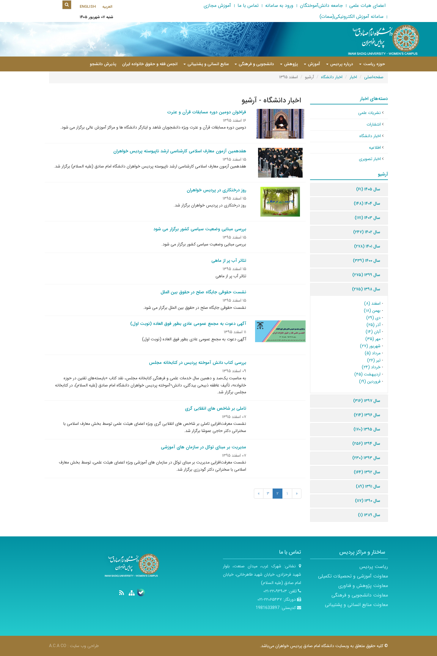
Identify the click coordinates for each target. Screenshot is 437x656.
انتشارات (374, 124)
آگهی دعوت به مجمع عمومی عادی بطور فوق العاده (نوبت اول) (188, 323)
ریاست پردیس (373, 566)
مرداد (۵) (373, 353)
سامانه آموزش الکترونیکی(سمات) (351, 16)
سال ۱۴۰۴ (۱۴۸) (367, 203)
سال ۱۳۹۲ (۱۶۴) (367, 472)
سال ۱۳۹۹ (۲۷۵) (366, 275)
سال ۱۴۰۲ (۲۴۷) (366, 232)
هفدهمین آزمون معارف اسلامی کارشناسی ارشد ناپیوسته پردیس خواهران (179, 151)
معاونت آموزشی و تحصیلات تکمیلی (353, 576)
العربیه (107, 7)
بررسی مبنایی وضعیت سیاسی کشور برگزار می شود (199, 229)
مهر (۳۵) (373, 339)
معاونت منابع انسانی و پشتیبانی (356, 604)
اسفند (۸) (372, 303)
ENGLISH (88, 7)
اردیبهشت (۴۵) (367, 374)
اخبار (353, 77)
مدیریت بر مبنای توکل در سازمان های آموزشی (203, 447)
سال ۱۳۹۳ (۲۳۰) (366, 458)
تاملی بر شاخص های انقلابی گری (215, 408)
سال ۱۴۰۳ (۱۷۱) (367, 218)
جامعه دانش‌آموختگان (321, 5)
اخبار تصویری (370, 159)
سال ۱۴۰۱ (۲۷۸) (367, 246)
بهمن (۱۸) (372, 310)
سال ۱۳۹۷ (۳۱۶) (366, 400)
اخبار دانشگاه (331, 77)
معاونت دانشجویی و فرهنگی (359, 595)
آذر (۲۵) (374, 325)
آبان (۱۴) (373, 331)
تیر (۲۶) (374, 360)
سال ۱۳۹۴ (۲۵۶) (366, 443)
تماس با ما (248, 5)
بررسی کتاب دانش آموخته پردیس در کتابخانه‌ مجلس (197, 362)
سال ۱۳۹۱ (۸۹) (368, 486)
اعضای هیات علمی (367, 5)
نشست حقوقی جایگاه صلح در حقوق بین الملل (203, 292)
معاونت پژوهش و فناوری (363, 585)
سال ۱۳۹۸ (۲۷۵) (366, 289)
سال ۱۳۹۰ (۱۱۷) (367, 500)
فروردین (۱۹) (370, 381)
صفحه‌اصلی (373, 77)
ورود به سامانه (279, 5)
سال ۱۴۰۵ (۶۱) (368, 189)
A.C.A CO (57, 646)
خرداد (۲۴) (371, 367)
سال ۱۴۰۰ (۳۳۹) (366, 260)
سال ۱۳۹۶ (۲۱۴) (367, 415)
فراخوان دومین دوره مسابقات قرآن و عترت (206, 112)
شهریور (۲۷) (370, 346)
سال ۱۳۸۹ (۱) (369, 515)
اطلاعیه (375, 147)
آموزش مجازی (217, 5)
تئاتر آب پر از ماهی (228, 260)
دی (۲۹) (373, 317)
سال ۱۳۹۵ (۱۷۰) (366, 429)
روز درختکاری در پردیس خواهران (216, 190)
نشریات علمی (369, 112)
